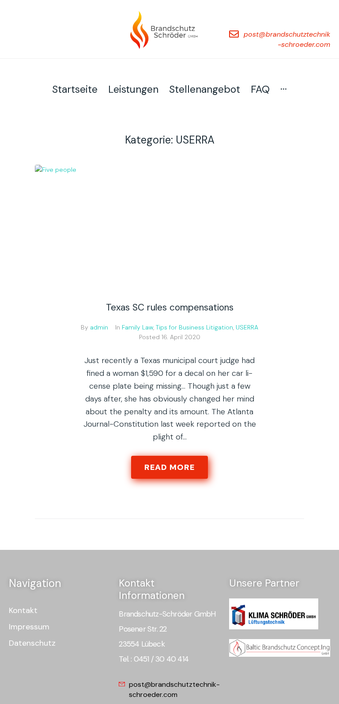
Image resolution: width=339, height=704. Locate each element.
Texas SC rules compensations (170, 307)
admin (99, 327)
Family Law (137, 327)
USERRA (247, 327)
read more (169, 467)
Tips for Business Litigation (194, 327)
